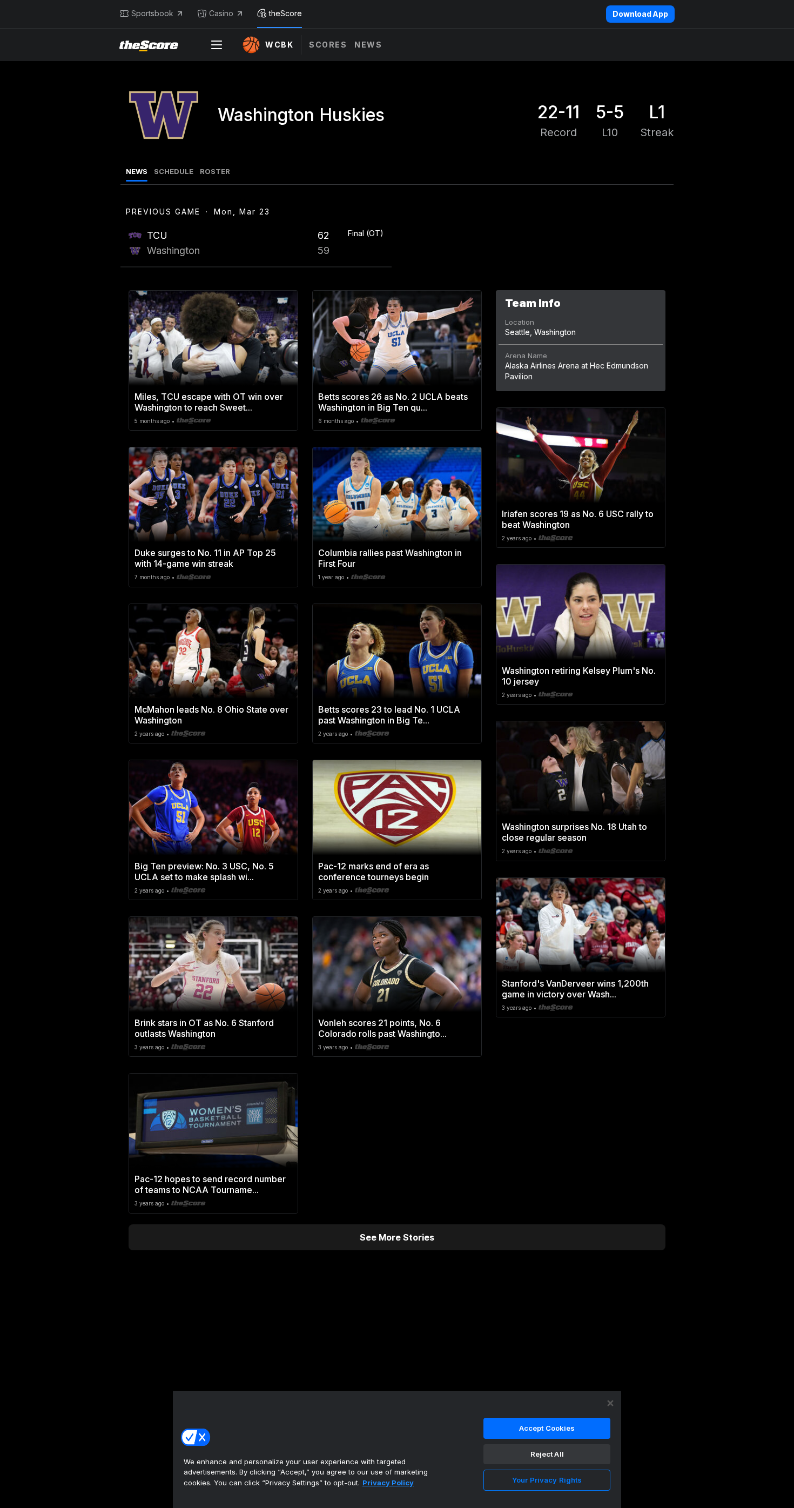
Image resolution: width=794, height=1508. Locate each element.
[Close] (610, 1403)
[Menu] (216, 45)
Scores (328, 44)
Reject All (547, 1454)
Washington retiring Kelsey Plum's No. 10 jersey (579, 676)
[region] (397, 1449)
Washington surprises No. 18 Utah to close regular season (574, 832)
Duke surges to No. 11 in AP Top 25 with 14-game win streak (205, 558)
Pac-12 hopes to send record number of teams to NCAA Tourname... (210, 1184)
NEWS (136, 171)
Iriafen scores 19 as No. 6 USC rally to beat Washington (578, 519)
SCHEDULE (173, 171)
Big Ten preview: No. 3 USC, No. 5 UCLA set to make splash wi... (204, 871)
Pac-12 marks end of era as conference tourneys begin (373, 871)
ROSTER (215, 171)
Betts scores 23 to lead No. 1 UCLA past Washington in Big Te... (389, 715)
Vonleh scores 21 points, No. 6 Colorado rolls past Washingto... (382, 1028)
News (368, 44)
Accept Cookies (547, 1428)
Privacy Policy (388, 1482)
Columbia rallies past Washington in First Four (390, 558)
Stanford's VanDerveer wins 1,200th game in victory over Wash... (575, 989)
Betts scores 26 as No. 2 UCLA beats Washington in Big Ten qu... (393, 402)
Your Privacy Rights (547, 1480)
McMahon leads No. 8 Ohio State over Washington (211, 715)
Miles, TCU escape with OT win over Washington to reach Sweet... (208, 402)
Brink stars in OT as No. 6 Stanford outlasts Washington (204, 1028)
